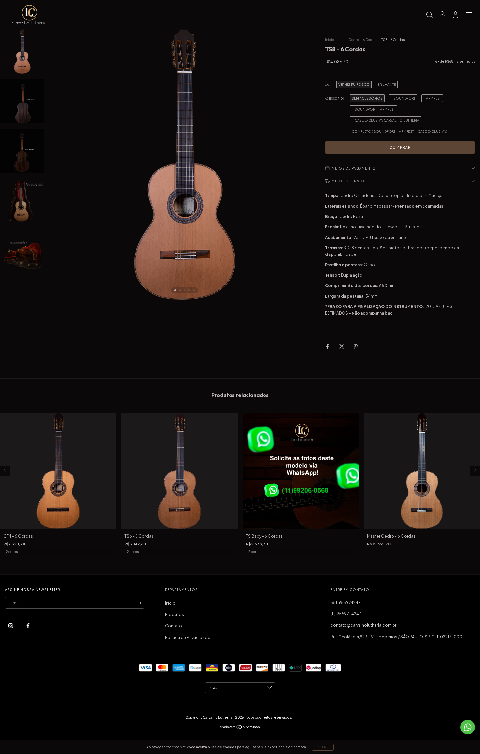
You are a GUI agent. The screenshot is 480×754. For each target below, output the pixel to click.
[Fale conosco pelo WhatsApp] (467, 727)
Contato (173, 625)
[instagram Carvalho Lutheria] (11, 625)
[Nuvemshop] (240, 727)
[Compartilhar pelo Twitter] (342, 346)
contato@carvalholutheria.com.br (363, 625)
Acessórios (335, 98)
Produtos (174, 614)
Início (329, 40)
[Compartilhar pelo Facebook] (328, 346)
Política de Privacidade (187, 637)
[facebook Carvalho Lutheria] (28, 625)
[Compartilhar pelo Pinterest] (355, 346)
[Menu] (468, 15)
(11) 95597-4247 (345, 613)
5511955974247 (345, 602)
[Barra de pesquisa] (429, 15)
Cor (328, 84)
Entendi (322, 747)
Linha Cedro (348, 40)
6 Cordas (370, 40)
